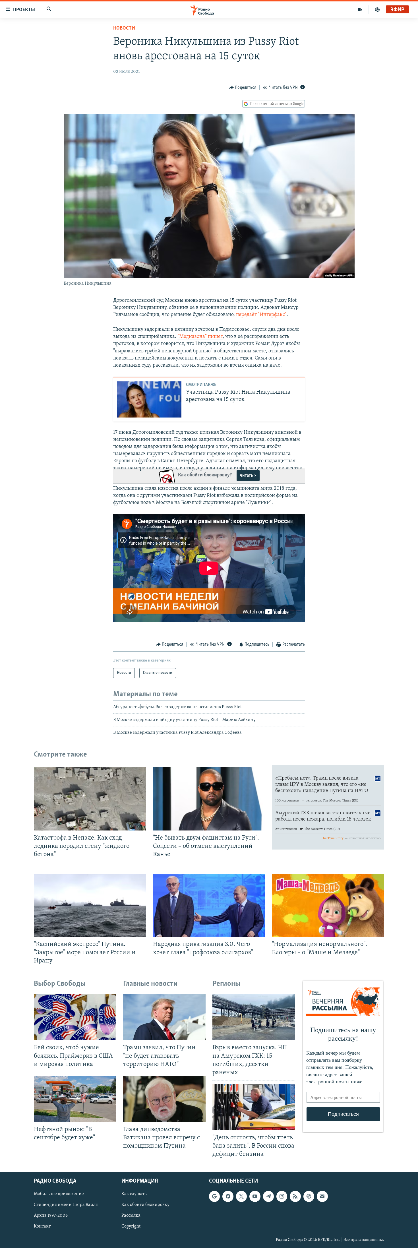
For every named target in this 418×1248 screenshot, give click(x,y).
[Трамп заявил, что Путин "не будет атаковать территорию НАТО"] (164, 1017)
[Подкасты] (308, 1196)
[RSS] (295, 1196)
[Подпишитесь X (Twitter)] (241, 1196)
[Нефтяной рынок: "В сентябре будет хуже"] (75, 1099)
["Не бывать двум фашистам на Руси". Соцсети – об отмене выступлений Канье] (209, 798)
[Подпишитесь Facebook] (227, 1196)
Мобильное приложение (59, 1194)
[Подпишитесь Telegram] (268, 1196)
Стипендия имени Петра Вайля (66, 1205)
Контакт (42, 1226)
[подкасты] (377, 9)
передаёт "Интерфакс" (261, 314)
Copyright (130, 1226)
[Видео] (360, 9)
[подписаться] (322, 1196)
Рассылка (130, 1216)
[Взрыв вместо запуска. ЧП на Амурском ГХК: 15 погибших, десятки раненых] (253, 1017)
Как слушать (133, 1194)
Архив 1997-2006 (51, 1216)
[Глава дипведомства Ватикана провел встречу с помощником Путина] (164, 1099)
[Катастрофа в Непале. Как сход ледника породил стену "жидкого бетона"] (90, 798)
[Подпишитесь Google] (214, 1196)
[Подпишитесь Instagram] (281, 1196)
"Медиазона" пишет (200, 336)
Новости (124, 28)
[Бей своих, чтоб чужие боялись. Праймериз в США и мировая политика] (75, 1017)
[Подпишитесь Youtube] (254, 1196)
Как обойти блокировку (145, 1205)
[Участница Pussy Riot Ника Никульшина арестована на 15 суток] (149, 399)
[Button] (242, 87)
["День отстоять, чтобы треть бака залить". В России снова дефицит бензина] (253, 1107)
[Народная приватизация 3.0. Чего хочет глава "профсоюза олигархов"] (209, 905)
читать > (248, 475)
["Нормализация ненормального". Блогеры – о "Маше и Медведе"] (328, 905)
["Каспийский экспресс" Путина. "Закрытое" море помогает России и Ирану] (90, 905)
